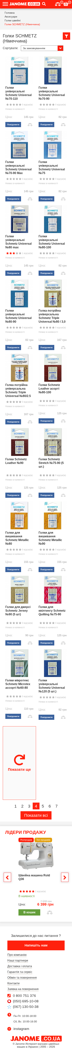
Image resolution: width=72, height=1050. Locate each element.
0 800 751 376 (24, 996)
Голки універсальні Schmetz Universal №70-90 (52, 93)
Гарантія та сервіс (19, 971)
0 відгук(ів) (27, 104)
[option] (36, 877)
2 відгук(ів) (40, 891)
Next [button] (64, 877)
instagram (21, 1029)
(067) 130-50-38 (26, 1007)
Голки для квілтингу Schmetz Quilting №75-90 (52, 610)
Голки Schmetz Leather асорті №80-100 (49, 388)
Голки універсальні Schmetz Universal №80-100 (52, 242)
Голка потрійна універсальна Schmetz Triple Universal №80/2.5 (18, 390)
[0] (58, 4)
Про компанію (17, 954)
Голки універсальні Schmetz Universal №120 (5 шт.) (52, 686)
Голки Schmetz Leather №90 (16, 461)
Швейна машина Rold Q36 (34, 877)
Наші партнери (17, 960)
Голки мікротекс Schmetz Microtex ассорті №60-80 (17, 684)
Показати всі (36, 815)
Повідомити (13, 124)
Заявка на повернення (23, 989)
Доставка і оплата (19, 966)
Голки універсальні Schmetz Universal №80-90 (18, 316)
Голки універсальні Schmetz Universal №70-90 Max (18, 167)
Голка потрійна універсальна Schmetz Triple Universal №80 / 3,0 (52, 316)
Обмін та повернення (22, 977)
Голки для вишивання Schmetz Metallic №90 (50, 538)
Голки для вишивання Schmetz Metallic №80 (17, 538)
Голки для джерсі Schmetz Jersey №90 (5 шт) (17, 610)
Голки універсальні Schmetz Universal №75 (52, 167)
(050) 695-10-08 (26, 1001)
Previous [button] (7, 877)
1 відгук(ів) (27, 253)
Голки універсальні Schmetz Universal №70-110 (18, 93)
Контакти (13, 983)
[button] (43, 4)
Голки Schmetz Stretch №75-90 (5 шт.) (51, 463)
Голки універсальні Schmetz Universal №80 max (18, 242)
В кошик (29, 912)
